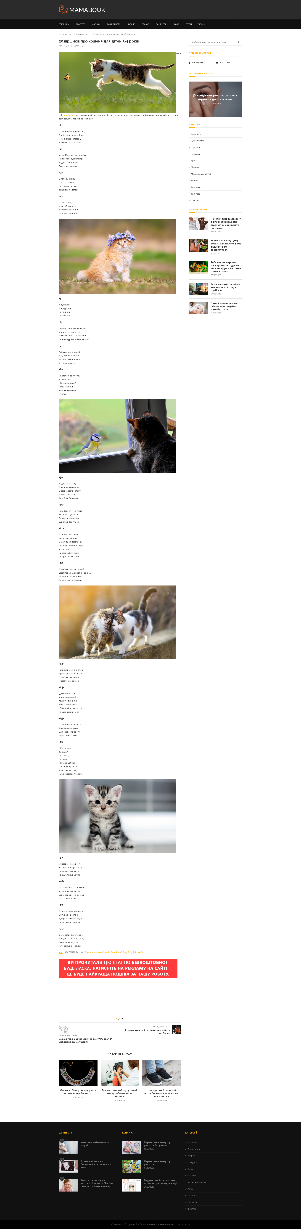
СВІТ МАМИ (64, 24)
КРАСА (176, 24)
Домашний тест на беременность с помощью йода (96, 1164)
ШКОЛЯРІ (131, 24)
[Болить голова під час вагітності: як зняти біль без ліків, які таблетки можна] (68, 1185)
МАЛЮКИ (96, 24)
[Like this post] (119, 1018)
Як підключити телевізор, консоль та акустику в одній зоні (225, 287)
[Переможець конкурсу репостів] (131, 1166)
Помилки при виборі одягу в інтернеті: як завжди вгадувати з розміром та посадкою (226, 223)
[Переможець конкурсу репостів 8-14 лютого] (131, 1147)
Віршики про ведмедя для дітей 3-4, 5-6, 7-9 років (114, 952)
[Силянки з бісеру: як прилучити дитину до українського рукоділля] (78, 1073)
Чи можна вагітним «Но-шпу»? (95, 1144)
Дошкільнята (80, 34)
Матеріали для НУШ (201, 173)
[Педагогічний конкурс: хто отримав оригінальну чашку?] (131, 1185)
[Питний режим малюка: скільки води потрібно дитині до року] (198, 308)
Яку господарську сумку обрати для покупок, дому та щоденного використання (226, 245)
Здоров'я (195, 147)
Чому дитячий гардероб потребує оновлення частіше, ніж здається (161, 1093)
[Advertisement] (181, 9)
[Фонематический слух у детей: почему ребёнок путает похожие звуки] (120, 1073)
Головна (63, 34)
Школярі (195, 200)
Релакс (194, 180)
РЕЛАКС (145, 24)
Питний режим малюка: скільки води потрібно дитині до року (224, 306)
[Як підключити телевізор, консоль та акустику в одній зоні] (198, 289)
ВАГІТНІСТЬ (161, 24)
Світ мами (196, 187)
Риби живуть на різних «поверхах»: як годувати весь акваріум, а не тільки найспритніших (226, 267)
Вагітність (196, 133)
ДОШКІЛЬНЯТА (113, 24)
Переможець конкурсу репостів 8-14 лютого (157, 1144)
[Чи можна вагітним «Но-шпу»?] (68, 1147)
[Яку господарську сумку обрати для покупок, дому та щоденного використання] (198, 245)
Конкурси (196, 154)
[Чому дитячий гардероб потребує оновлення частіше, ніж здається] (161, 1073)
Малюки (195, 167)
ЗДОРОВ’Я (80, 24)
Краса (194, 160)
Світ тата (195, 193)
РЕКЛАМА (200, 24)
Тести (189, 24)
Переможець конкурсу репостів (157, 1163)
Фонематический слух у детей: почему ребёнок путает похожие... (120, 1093)
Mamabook (69, 115)
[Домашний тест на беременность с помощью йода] (68, 1166)
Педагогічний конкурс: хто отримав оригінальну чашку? (160, 1182)
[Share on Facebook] (122, 1018)
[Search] (240, 24)
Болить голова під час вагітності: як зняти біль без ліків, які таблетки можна (97, 1183)
